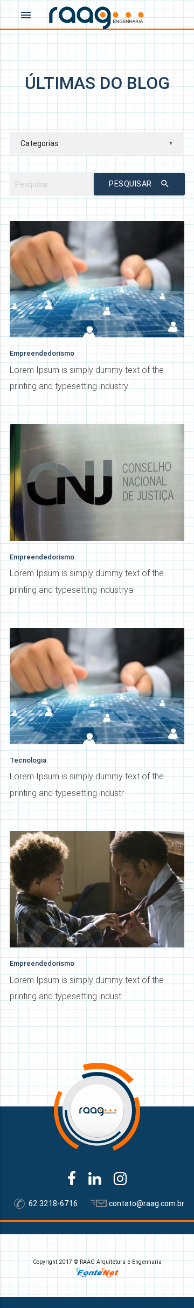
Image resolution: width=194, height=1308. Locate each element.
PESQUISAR (139, 184)
